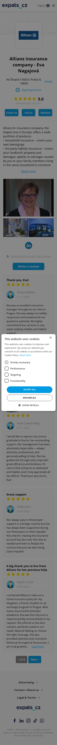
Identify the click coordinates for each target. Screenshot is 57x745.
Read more (25, 355)
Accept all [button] (29, 389)
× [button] (50, 338)
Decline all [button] (29, 397)
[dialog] (28, 372)
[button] (28, 405)
